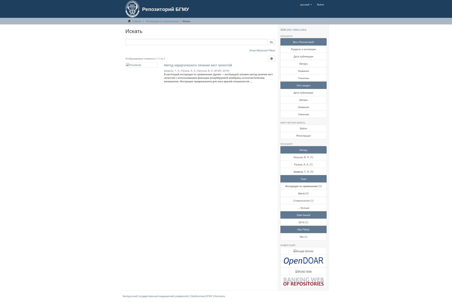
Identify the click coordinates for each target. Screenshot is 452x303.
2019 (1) (303, 222)
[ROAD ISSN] (303, 271)
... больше (303, 207)
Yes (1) (303, 236)
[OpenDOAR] (303, 261)
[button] (306, 4)
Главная (136, 21)
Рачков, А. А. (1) (303, 164)
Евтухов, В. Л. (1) (303, 157)
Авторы (303, 63)
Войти (303, 128)
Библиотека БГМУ (202, 296)
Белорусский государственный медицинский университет (156, 296)
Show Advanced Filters (262, 50)
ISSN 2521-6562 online (293, 29)
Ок (271, 42)
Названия (303, 71)
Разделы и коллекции (303, 49)
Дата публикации (303, 56)
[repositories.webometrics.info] (303, 281)
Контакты (219, 296)
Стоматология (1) (303, 200)
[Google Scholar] (303, 251)
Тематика (303, 78)
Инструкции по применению (162, 21)
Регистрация (303, 135)
